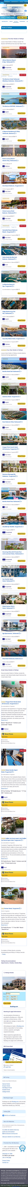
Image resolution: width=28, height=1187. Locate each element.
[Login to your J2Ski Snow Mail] (14, 1054)
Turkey (8, 17)
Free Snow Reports (14, 1062)
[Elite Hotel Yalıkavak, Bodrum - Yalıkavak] (14, 650)
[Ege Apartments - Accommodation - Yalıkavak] (14, 625)
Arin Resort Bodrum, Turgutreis (12, 186)
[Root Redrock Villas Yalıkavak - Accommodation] (14, 413)
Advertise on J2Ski (7, 1153)
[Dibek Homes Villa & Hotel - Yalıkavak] (14, 598)
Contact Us (5, 1162)
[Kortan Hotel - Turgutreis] (12, 895)
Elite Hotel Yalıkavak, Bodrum (11, 658)
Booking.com (15, 1101)
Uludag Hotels (6, 1091)
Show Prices (21, 69)
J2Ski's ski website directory (11, 1130)
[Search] (25, 5)
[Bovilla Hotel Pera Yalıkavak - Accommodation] (14, 493)
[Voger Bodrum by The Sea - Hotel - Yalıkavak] (14, 303)
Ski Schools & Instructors (11, 1133)
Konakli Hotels (6, 1089)
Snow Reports (14, 1)
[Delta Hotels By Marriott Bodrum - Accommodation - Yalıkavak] (14, 249)
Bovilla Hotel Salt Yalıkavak (10, 371)
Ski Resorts (5, 21)
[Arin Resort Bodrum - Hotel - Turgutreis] (14, 177)
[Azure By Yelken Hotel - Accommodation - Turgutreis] (14, 330)
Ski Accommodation (9, 1131)
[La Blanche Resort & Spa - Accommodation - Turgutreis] (14, 276)
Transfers (22, 21)
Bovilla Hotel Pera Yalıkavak (10, 501)
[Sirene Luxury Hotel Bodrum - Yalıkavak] (14, 203)
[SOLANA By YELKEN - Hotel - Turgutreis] (14, 518)
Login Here (8, 1067)
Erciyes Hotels (6, 1086)
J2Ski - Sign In (23, 17)
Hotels (2, 17)
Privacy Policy (6, 1160)
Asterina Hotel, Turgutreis (10, 396)
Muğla (12, 17)
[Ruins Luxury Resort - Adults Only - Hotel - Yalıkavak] (14, 150)
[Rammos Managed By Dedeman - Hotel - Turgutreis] (14, 466)
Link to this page (6, 1157)
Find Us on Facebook (9, 1115)
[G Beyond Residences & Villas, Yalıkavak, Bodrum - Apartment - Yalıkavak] (14, 123)
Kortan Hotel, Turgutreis (11, 908)
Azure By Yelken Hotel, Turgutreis (12, 338)
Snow (10, 21)
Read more (4, 720)
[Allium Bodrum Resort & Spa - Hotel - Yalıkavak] (14, 52)
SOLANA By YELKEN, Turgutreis (11, 526)
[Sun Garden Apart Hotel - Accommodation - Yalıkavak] (14, 571)
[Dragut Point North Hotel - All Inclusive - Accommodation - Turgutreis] (12, 689)
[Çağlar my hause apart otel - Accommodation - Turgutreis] (12, 825)
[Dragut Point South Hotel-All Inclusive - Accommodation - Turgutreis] (14, 439)
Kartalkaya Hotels (7, 1087)
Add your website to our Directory (11, 1136)
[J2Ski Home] (4, 8)
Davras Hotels (6, 1084)
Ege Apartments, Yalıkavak (10, 633)
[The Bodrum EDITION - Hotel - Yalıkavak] (14, 98)
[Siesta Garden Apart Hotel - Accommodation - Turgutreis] (12, 757)
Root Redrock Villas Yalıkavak (11, 422)
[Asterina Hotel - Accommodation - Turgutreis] (14, 388)
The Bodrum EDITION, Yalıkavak (12, 106)
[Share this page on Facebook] (25, 11)
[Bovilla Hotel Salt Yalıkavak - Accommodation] (14, 363)
